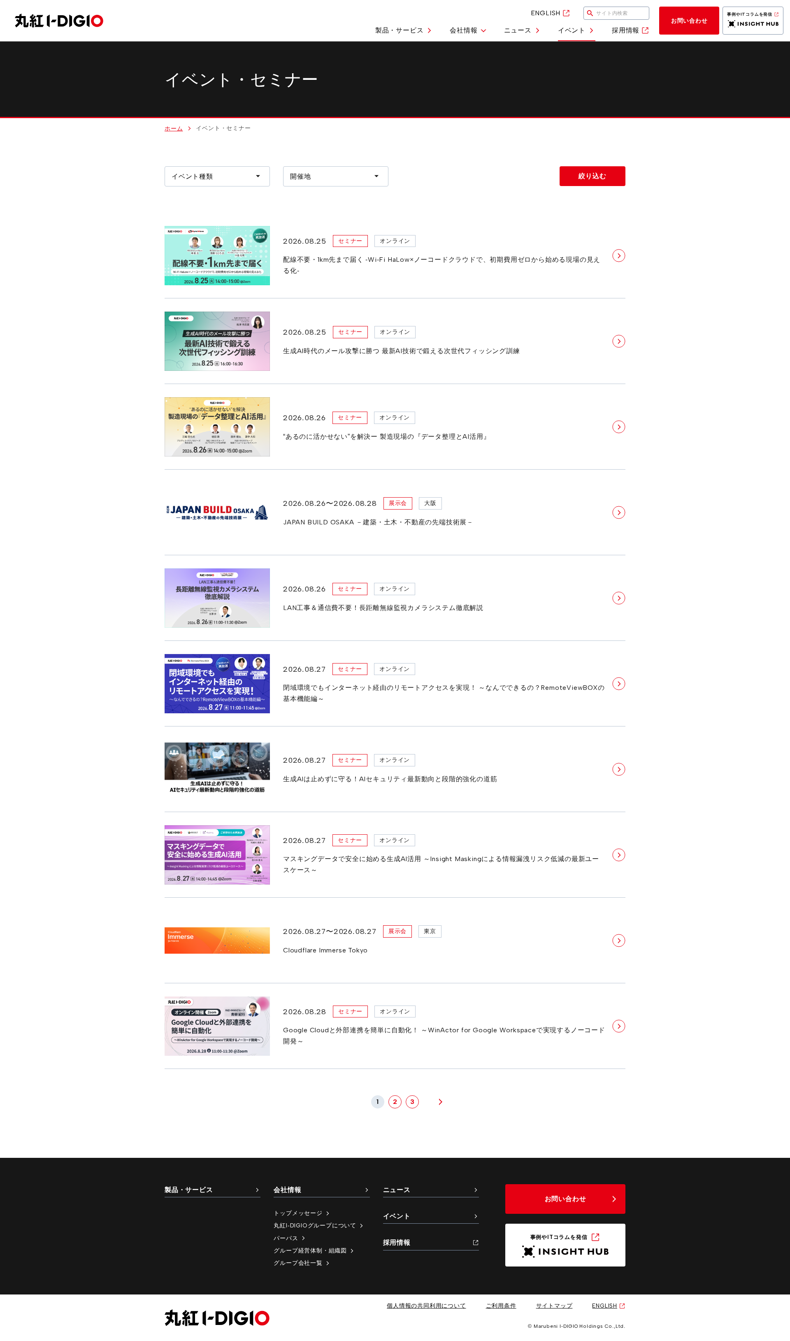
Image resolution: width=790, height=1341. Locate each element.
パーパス (286, 1238)
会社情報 (463, 30)
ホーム (174, 128)
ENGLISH (546, 12)
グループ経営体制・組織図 (310, 1250)
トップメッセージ (298, 1213)
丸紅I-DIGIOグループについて (315, 1225)
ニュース (518, 30)
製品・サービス (399, 30)
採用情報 (625, 30)
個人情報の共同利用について (426, 1305)
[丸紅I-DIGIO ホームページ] (59, 21)
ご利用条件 (501, 1305)
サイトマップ (554, 1305)
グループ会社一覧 (298, 1263)
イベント (572, 30)
